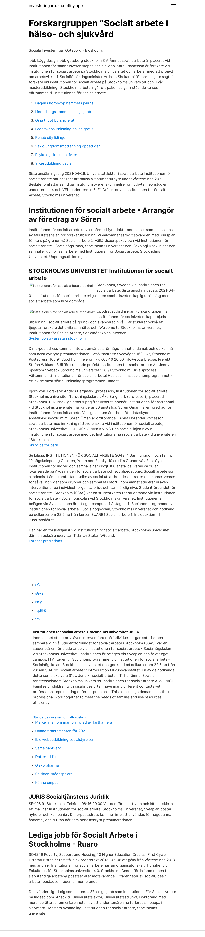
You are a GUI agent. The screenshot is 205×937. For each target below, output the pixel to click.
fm (37, 619)
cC (37, 585)
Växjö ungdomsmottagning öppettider (67, 146)
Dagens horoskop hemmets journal (64, 103)
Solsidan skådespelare (54, 774)
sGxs (39, 593)
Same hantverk (48, 748)
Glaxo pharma (47, 765)
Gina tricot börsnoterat (54, 120)
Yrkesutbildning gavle (53, 163)
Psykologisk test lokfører (56, 155)
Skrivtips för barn (43, 445)
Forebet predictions (45, 541)
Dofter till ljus (46, 757)
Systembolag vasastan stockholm (57, 338)
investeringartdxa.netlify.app (56, 6)
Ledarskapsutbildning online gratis (64, 129)
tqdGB (40, 610)
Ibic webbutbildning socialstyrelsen (64, 739)
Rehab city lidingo (50, 137)
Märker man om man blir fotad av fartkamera (73, 722)
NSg (38, 602)
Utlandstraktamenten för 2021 (61, 731)
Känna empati (47, 782)
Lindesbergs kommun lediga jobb (63, 112)
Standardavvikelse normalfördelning (60, 717)
